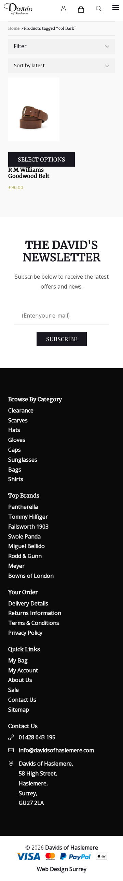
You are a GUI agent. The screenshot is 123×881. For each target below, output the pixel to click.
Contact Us (22, 699)
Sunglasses (22, 459)
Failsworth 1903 (28, 526)
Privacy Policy (25, 633)
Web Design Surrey (61, 869)
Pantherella (23, 507)
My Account (23, 670)
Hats (14, 430)
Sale (13, 690)
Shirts (15, 479)
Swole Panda (24, 536)
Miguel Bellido (26, 546)
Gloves (16, 440)
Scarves (18, 420)
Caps (14, 449)
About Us (20, 680)
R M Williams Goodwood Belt (29, 173)
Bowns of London (31, 575)
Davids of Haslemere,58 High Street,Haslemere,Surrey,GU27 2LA (46, 783)
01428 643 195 (37, 737)
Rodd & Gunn (25, 556)
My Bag (18, 660)
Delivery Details (28, 603)
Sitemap (18, 709)
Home (13, 28)
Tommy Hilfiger (28, 516)
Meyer (16, 566)
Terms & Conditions (33, 623)
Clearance (20, 410)
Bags (14, 469)
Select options (41, 159)
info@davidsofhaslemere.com (56, 750)
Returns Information (34, 613)
